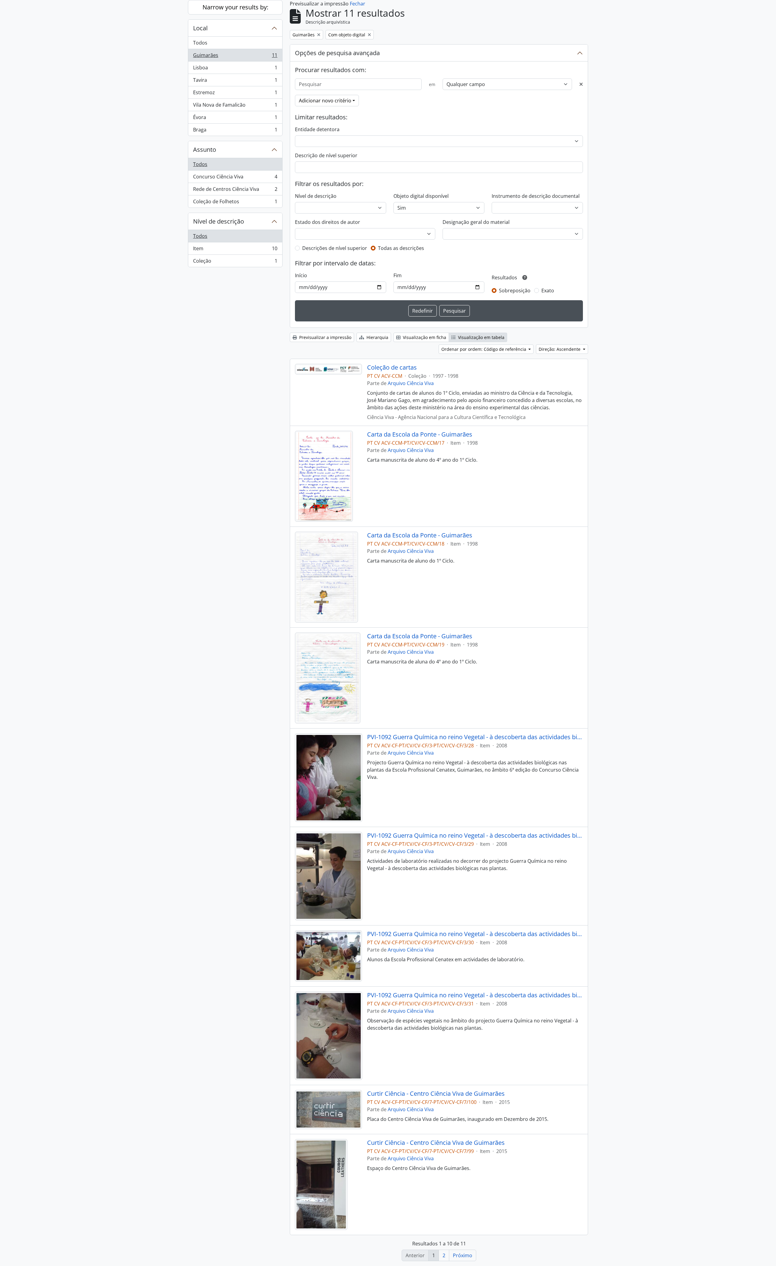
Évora (235, 119)
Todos (200, 42)
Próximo (462, 1255)
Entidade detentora (317, 129)
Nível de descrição (218, 221)
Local (200, 28)
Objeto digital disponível (421, 196)
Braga (235, 131)
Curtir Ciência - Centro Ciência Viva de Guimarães (436, 1093)
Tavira (235, 81)
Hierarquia (376, 337)
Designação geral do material (476, 222)
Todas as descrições (401, 248)
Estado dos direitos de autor (327, 222)
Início (301, 275)
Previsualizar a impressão (324, 337)
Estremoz (235, 94)
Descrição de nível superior (326, 155)
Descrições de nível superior (334, 248)
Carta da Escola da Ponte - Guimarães (419, 434)
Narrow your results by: (235, 7)
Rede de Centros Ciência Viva (235, 190)
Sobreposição (514, 290)
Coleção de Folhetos (235, 203)
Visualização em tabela (480, 337)
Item (235, 250)
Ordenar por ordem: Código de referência (484, 349)
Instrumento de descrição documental (536, 196)
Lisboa (235, 69)
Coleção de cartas (392, 367)
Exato (547, 290)
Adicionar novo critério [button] (325, 100)
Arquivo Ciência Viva (411, 383)
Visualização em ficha (424, 337)
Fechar (357, 3)
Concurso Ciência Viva (235, 178)
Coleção (235, 262)
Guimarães (235, 56)
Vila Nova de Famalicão (235, 106)
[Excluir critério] (581, 84)
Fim (397, 275)
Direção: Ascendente (560, 349)
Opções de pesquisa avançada (337, 53)
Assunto (204, 149)
